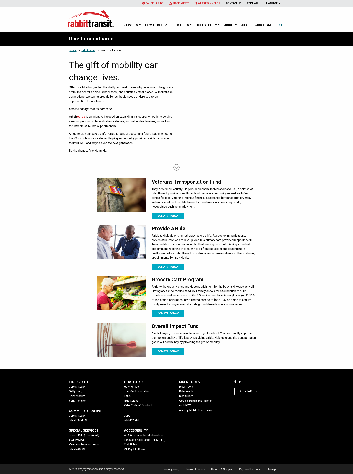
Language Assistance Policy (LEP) (144, 440)
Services (131, 25)
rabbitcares (264, 25)
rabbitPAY (185, 405)
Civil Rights (130, 444)
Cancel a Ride (154, 3)
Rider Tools (180, 25)
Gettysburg (75, 391)
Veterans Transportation (84, 444)
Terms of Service (195, 469)
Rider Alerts (181, 3)
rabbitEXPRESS (78, 420)
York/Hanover (77, 400)
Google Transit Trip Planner (195, 400)
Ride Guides (131, 400)
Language (271, 3)
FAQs (127, 396)
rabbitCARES (131, 420)
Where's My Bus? (208, 3)
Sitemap (271, 469)
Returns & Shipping (222, 469)
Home (73, 50)
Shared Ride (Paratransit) (84, 435)
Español (252, 3)
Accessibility (206, 25)
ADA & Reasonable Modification (143, 435)
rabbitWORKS (77, 449)
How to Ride (154, 25)
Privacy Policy (172, 469)
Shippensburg (77, 396)
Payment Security (249, 469)
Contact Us (233, 3)
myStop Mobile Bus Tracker (195, 410)
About (229, 25)
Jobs (245, 25)
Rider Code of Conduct (138, 405)
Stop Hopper (76, 439)
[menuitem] (152, 3)
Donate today (168, 267)
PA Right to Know (134, 449)
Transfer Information (136, 391)
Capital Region (77, 386)
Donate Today (168, 216)
